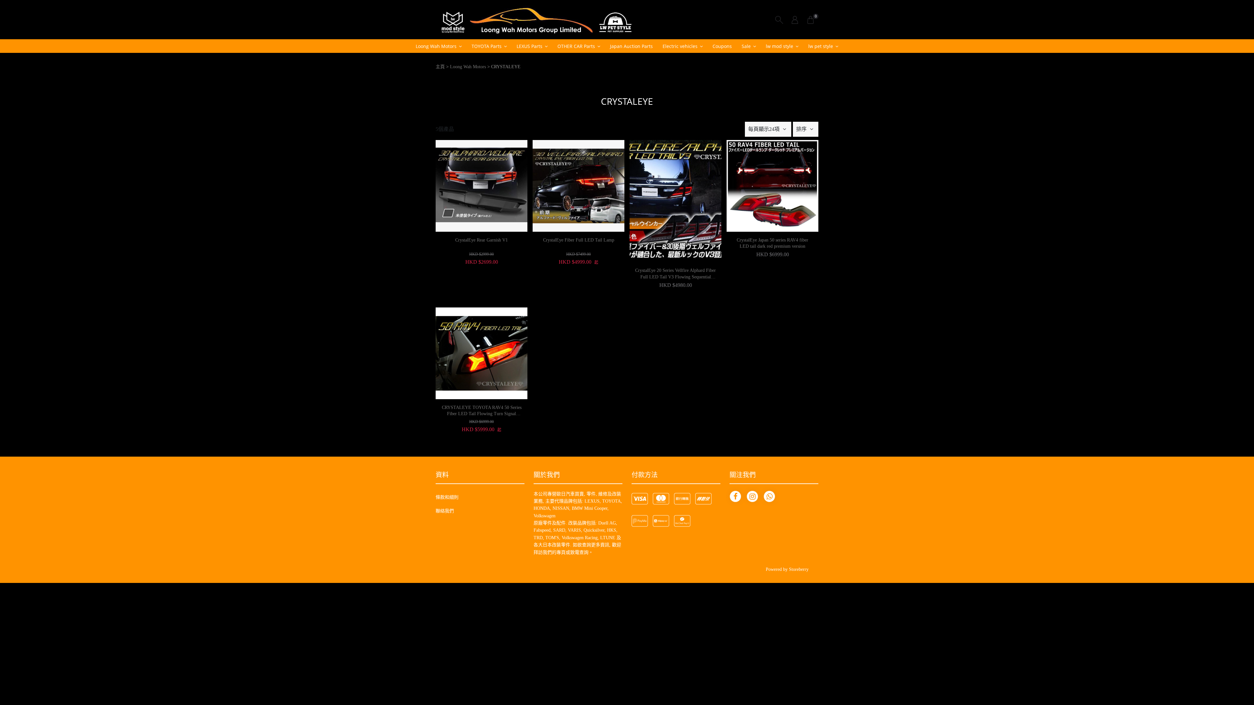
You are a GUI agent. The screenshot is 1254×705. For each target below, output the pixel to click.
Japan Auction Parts (631, 46)
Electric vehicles (680, 46)
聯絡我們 (445, 511)
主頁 (440, 66)
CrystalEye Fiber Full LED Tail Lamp (578, 240)
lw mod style (779, 46)
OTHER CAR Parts (576, 46)
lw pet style (820, 46)
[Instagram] (752, 496)
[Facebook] (735, 496)
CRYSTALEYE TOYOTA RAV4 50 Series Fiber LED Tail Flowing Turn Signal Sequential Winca (482, 411)
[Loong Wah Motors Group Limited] (536, 19)
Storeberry (799, 569)
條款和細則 (447, 497)
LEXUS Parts (529, 46)
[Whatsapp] (769, 496)
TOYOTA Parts (487, 46)
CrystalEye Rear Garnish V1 (481, 240)
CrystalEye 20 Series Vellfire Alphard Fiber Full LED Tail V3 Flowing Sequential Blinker (675, 274)
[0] (810, 19)
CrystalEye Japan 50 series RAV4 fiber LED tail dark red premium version (772, 243)
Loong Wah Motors (436, 46)
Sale (746, 46)
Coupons (722, 46)
